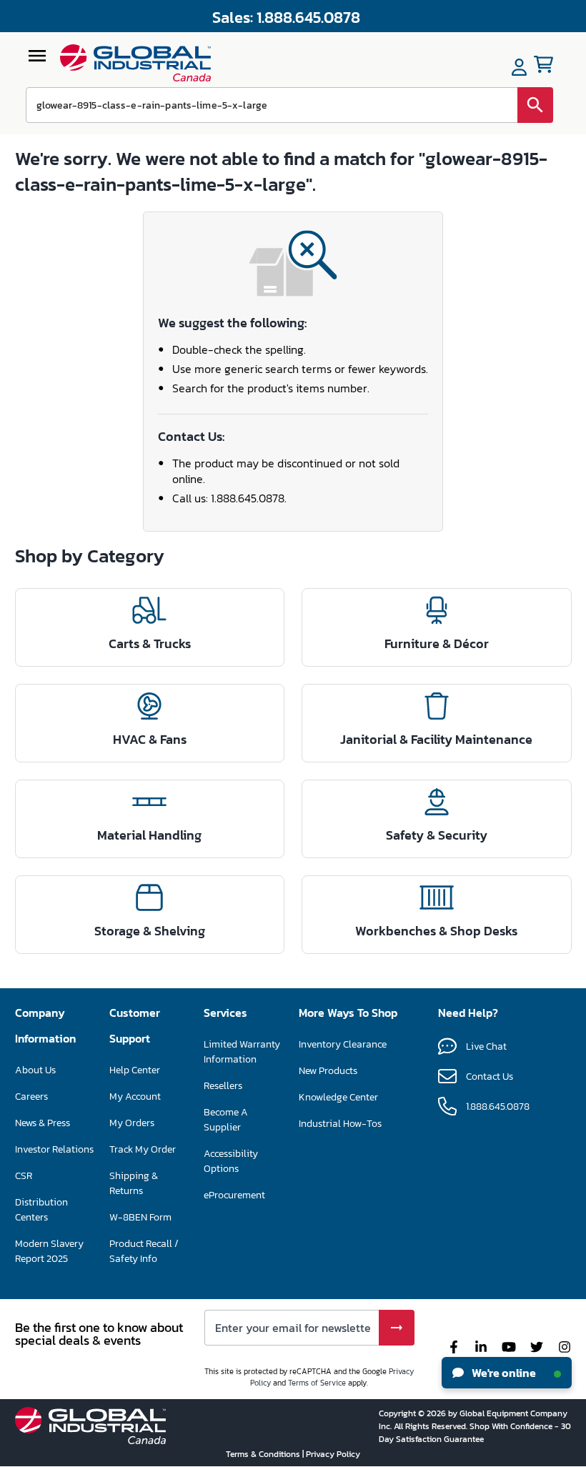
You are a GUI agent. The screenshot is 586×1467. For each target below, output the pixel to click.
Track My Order (142, 1149)
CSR (23, 1175)
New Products (328, 1070)
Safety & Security (436, 835)
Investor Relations (54, 1149)
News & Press (42, 1122)
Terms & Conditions (264, 1454)
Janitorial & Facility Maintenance (436, 739)
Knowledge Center (338, 1097)
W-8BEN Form (140, 1217)
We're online (503, 1372)
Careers (31, 1096)
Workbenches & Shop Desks (436, 930)
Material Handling (149, 835)
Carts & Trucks (150, 643)
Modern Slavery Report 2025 (49, 1251)
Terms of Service (317, 1382)
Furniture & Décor (436, 643)
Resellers (223, 1085)
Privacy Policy (333, 1454)
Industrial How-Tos (340, 1123)
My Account (135, 1096)
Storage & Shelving (149, 930)
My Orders (131, 1122)
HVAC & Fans (150, 739)
